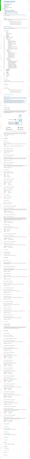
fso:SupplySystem (10, 184)
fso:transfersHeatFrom (10, 421)
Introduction (7, 34)
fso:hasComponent (9, 45)
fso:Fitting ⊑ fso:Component (10, 53)
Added (7, 73)
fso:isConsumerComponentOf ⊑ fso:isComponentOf (13, 48)
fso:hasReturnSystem (16, 101)
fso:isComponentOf (10, 238)
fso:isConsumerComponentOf (11, 212)
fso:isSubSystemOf (9, 176)
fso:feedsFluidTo (9, 364)
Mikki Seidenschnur (7, 12)
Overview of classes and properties (9, 37)
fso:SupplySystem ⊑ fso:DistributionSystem (12, 41)
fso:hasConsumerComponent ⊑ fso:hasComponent (12, 46)
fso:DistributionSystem (11, 97)
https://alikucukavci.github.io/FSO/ (8, 7)
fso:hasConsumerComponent (11, 239)
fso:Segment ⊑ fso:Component (11, 55)
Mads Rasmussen (6, 11)
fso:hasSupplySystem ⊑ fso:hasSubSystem (12, 43)
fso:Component (7, 97)
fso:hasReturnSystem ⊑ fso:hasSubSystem (12, 44)
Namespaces (7, 36)
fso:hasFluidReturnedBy (6, 101)
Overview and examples (9, 50)
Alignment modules (8, 69)
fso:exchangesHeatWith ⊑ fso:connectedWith (12, 66)
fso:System (8, 152)
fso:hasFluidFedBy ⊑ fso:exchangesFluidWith (12, 64)
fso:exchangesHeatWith (10, 411)
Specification (8, 39)
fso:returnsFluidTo (10, 397)
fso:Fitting (21, 97)
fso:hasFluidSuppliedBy (11, 101)
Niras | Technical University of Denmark (13, 11)
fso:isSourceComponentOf (10, 222)
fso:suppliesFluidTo (10, 389)
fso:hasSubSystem (10, 182)
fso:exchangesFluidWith (10, 356)
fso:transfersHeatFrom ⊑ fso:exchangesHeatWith (12, 67)
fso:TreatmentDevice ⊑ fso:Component (11, 57)
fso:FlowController (24, 97)
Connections (7, 58)
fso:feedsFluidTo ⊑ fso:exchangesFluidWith (12, 62)
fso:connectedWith (9, 60)
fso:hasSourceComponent (21, 101)
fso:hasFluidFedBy (10, 388)
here (20, 24)
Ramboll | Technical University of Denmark (13, 12)
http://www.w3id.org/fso (18, 23)
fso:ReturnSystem (10, 192)
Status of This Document (9, 33)
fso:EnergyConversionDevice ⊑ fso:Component (12, 52)
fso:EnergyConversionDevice (17, 97)
